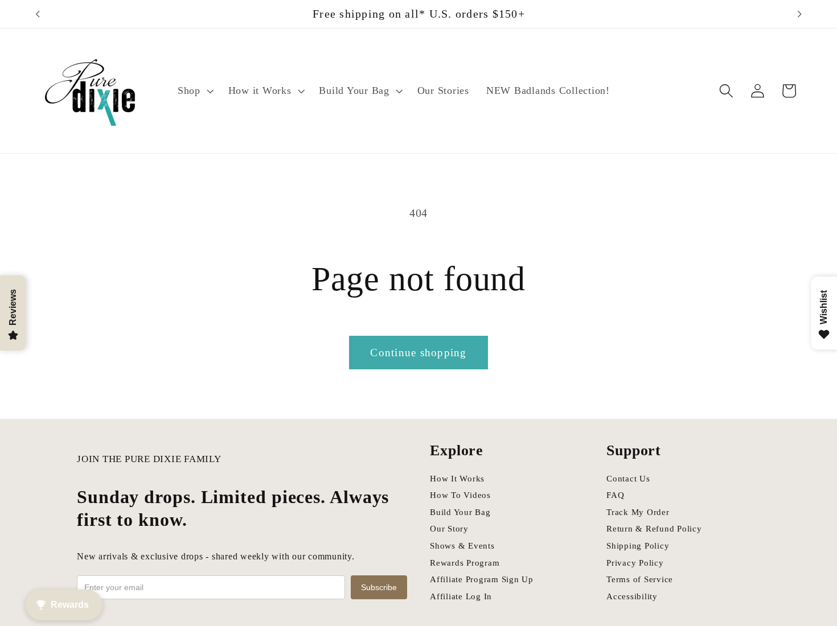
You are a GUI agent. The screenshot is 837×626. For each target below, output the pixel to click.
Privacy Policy (635, 562)
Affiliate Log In (461, 596)
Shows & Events (462, 545)
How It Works (457, 478)
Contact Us (628, 478)
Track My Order (638, 512)
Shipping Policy (637, 545)
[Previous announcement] (37, 14)
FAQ (615, 495)
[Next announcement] (799, 14)
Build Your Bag (460, 512)
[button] (194, 91)
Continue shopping (418, 353)
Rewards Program (464, 562)
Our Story (449, 528)
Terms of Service (639, 579)
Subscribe (379, 587)
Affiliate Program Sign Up (482, 579)
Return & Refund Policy (654, 528)
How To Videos (460, 495)
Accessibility (632, 596)
